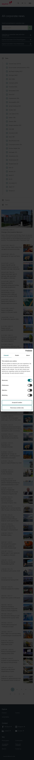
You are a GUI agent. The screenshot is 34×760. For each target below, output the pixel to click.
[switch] (30, 385)
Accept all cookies (17, 402)
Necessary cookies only (17, 407)
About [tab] (28, 355)
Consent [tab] (6, 355)
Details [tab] (17, 355)
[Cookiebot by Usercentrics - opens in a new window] (25, 351)
